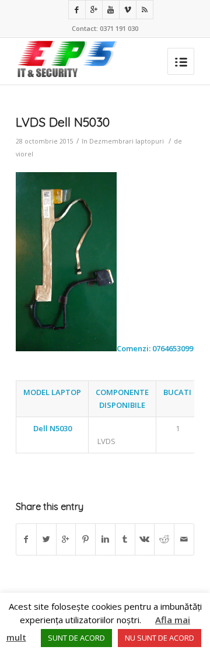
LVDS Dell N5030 (63, 122)
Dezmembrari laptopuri (126, 141)
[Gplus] (94, 10)
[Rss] (144, 10)
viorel (24, 154)
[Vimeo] (128, 10)
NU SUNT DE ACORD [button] (159, 637)
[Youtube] (111, 10)
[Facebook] (77, 10)
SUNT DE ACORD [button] (76, 637)
